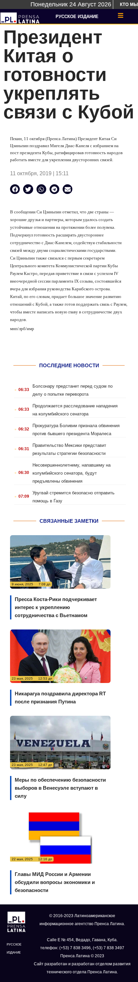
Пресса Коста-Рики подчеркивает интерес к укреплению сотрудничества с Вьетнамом (56, 607)
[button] (15, 189)
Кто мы (129, 4)
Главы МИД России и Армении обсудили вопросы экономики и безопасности (55, 882)
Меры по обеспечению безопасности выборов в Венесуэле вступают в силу (60, 788)
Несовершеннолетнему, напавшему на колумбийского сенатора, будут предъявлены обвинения (71, 473)
